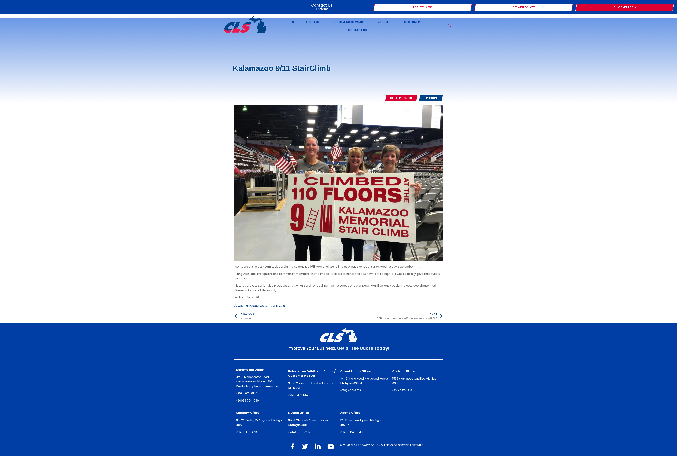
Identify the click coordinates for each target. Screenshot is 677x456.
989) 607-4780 (248, 432)
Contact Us (357, 30)
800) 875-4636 (248, 401)
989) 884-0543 (352, 432)
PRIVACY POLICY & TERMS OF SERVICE (383, 445)
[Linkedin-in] (318, 446)
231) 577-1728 (403, 390)
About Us (313, 22)
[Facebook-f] (292, 446)
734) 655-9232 (299, 432)
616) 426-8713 (351, 390)
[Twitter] (305, 446)
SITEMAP (417, 445)
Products (383, 22)
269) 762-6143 (247, 393)
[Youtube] (331, 446)
